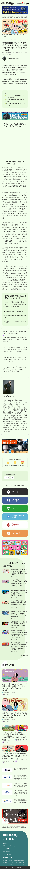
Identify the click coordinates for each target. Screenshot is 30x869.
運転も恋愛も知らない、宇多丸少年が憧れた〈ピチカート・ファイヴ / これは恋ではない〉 (15, 339)
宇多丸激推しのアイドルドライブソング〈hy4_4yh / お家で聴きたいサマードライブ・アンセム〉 (15, 359)
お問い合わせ (6, 851)
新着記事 (5, 843)
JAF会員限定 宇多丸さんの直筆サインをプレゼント (15, 104)
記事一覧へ (23, 655)
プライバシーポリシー (8, 854)
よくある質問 (6, 848)
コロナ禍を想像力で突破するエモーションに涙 (15, 100)
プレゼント (7, 477)
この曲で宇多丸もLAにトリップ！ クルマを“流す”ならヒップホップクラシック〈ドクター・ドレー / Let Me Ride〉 (15, 349)
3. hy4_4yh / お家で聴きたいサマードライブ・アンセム (15, 96)
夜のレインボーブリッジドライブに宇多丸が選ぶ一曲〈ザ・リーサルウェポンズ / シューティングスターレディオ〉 (15, 369)
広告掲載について (7, 857)
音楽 (12, 477)
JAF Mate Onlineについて (10, 846)
